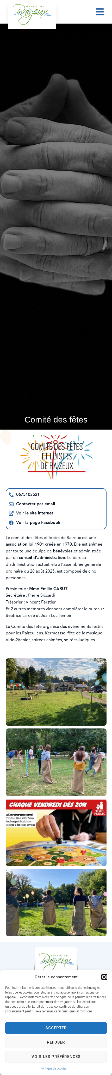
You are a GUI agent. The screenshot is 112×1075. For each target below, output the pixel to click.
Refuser (56, 1042)
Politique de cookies (53, 1068)
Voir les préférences (56, 1056)
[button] (104, 977)
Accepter (56, 1027)
